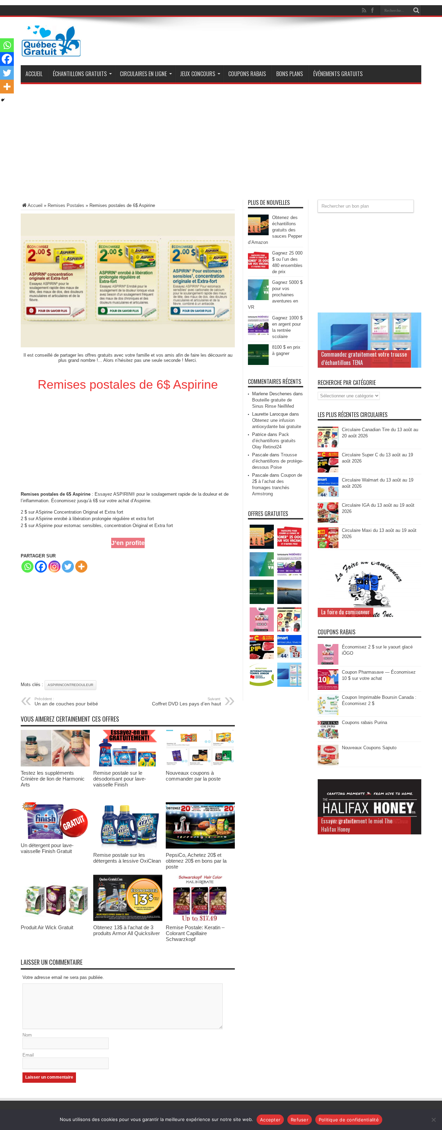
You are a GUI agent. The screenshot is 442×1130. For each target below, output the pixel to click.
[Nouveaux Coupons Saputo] (328, 763)
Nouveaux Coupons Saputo (369, 747)
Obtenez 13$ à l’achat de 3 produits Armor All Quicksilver (126, 930)
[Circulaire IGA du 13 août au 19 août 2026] (328, 521)
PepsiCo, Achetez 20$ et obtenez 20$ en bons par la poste (196, 861)
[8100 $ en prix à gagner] (258, 363)
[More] (81, 567)
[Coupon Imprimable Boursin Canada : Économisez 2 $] (328, 713)
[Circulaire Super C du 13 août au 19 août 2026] (328, 471)
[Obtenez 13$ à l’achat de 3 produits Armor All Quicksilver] (127, 919)
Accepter (270, 1119)
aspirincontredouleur (70, 685)
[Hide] (3, 100)
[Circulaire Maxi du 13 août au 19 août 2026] (328, 546)
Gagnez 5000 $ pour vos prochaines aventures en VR (275, 295)
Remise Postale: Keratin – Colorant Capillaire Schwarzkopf (195, 933)
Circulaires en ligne (143, 74)
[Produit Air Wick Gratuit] (55, 919)
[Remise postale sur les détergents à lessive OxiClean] (127, 847)
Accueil (34, 74)
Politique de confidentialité (349, 1119)
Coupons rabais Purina (364, 722)
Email (28, 1055)
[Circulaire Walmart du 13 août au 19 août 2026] (328, 496)
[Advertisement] (221, 144)
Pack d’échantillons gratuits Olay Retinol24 (274, 440)
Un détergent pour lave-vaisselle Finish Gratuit (47, 848)
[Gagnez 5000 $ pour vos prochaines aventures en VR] (258, 298)
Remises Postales (66, 205)
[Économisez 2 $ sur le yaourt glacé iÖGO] (328, 663)
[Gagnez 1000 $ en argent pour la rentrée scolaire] (258, 334)
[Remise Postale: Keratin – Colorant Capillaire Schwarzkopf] (200, 919)
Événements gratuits (338, 74)
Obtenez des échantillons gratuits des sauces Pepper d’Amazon (275, 230)
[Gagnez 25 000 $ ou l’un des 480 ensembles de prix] (258, 269)
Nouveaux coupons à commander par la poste (193, 776)
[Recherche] (416, 10)
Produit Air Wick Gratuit (47, 927)
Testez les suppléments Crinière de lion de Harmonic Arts (53, 778)
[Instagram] (54, 567)
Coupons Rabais (247, 74)
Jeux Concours (197, 74)
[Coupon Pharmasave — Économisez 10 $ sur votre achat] (328, 688)
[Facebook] (41, 567)
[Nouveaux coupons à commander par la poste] (200, 764)
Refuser (299, 1119)
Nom (27, 1035)
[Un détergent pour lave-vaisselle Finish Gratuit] (55, 837)
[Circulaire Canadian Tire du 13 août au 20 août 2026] (328, 445)
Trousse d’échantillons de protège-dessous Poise (277, 461)
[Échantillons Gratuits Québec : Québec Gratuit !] (51, 51)
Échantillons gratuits (80, 74)
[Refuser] (433, 1119)
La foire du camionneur (345, 612)
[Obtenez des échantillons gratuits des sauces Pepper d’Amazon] (258, 233)
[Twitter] (68, 567)
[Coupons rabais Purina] (328, 738)
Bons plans (289, 74)
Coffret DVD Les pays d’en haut (186, 701)
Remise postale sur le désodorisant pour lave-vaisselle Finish (119, 778)
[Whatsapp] (27, 567)
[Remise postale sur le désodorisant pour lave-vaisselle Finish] (127, 764)
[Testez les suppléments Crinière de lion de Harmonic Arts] (55, 764)
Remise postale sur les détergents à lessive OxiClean (127, 858)
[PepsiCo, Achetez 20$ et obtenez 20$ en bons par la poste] (200, 847)
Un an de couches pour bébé (66, 701)
